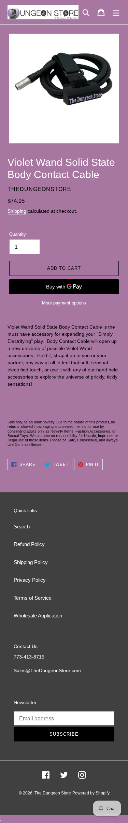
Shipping (17, 211)
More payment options (64, 302)
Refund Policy (29, 544)
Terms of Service (33, 598)
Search (22, 526)
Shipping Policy (31, 562)
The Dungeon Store (52, 793)
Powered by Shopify (91, 793)
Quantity (17, 234)
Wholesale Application (38, 615)
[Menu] (116, 12)
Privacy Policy (30, 580)
